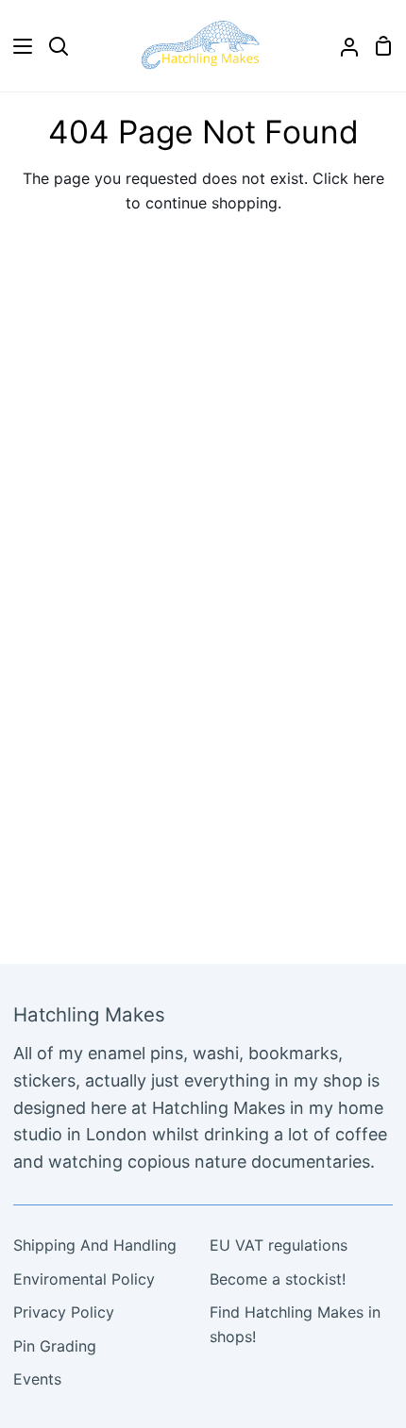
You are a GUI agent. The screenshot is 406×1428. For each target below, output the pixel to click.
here (368, 178)
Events (37, 1379)
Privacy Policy (63, 1312)
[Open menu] (17, 46)
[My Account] (342, 45)
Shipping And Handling (95, 1245)
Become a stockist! (278, 1279)
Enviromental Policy (84, 1279)
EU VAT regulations (278, 1245)
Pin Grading (54, 1346)
